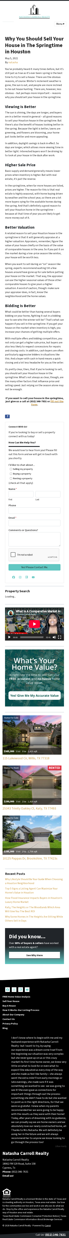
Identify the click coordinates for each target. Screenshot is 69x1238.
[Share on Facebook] (7, 416)
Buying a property (22, 473)
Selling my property (23, 469)
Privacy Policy (10, 1023)
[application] (34, 624)
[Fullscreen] (59, 637)
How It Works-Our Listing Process (21, 1010)
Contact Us (9, 1019)
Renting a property (22, 478)
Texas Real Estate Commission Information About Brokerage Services (34, 1217)
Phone (12, 505)
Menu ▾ (60, 24)
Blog (5, 1028)
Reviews (29, 25)
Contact (18, 25)
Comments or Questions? (23, 530)
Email (12, 518)
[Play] (9, 637)
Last (37, 499)
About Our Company (13, 1014)
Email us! (8, 1176)
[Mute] (54, 637)
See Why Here (34, 955)
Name (13, 489)
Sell (4, 25)
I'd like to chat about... (22, 465)
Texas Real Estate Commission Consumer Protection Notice (31, 1216)
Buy (10, 25)
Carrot (48, 1225)
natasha (13, 62)
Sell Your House (11, 1001)
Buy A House (9, 1005)
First (10, 499)
